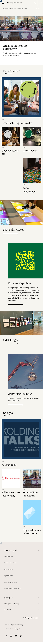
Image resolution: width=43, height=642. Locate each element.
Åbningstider (8, 556)
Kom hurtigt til (10, 550)
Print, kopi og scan (10, 582)
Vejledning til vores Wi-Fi (12, 589)
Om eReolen (8, 569)
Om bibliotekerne (11, 604)
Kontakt (7, 610)
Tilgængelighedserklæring (14, 625)
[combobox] (21, 9)
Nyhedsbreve (8, 576)
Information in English (12, 629)
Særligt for (8, 598)
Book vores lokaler (10, 563)
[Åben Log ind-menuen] (34, 3)
